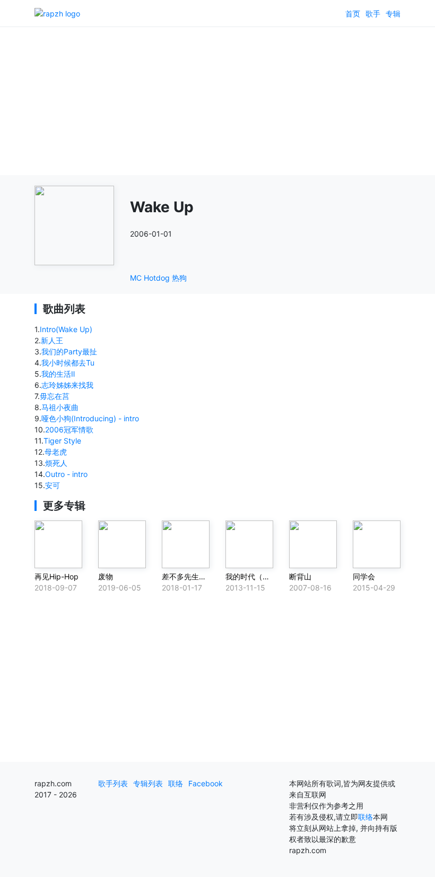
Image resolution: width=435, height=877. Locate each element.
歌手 (373, 13)
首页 (352, 13)
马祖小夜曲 (60, 407)
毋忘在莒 (54, 396)
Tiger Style (62, 440)
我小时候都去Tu (67, 362)
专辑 (393, 13)
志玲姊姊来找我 (67, 384)
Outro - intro (66, 474)
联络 (175, 783)
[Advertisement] (217, 101)
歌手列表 (113, 783)
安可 (52, 485)
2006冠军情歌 (69, 429)
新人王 (52, 340)
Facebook (205, 783)
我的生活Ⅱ (58, 373)
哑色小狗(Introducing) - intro (90, 418)
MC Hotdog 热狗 (158, 277)
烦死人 (56, 462)
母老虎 (56, 451)
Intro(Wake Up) (66, 329)
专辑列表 (148, 783)
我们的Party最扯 (69, 351)
